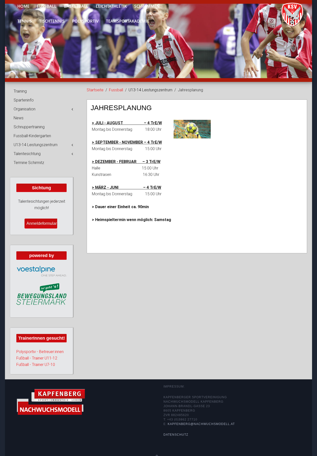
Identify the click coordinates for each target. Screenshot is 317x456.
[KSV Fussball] (288, 12)
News (19, 118)
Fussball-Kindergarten (32, 135)
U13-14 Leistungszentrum (35, 144)
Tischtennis (52, 21)
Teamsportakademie (127, 21)
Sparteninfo (24, 100)
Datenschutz (175, 434)
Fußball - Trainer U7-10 (35, 364)
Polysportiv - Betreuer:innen (40, 351)
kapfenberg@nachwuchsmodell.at (201, 424)
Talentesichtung (27, 153)
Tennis (24, 21)
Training (20, 91)
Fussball (116, 90)
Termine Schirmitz (29, 162)
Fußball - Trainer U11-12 (36, 358)
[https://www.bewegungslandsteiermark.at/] (41, 294)
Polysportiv (85, 21)
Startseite (95, 90)
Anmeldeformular (41, 223)
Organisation (24, 109)
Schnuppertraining (29, 127)
